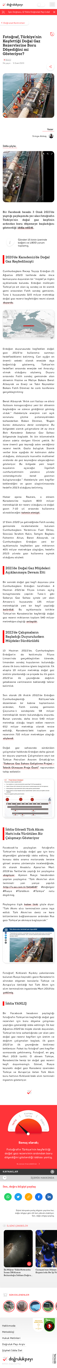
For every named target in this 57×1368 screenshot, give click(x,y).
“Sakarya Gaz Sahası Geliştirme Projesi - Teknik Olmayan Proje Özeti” (28, 765)
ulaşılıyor (8, 875)
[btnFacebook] (39, 1197)
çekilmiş (8, 992)
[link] (17, 1325)
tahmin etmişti (30, 512)
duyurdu (8, 302)
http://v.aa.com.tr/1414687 (20, 887)
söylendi (8, 738)
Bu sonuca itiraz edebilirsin (27, 1164)
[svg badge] (49, 1324)
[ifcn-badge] (38, 1324)
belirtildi (8, 609)
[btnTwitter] (18, 1197)
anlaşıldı (31, 621)
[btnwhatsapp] (8, 1197)
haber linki (31, 904)
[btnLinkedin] (49, 1197)
